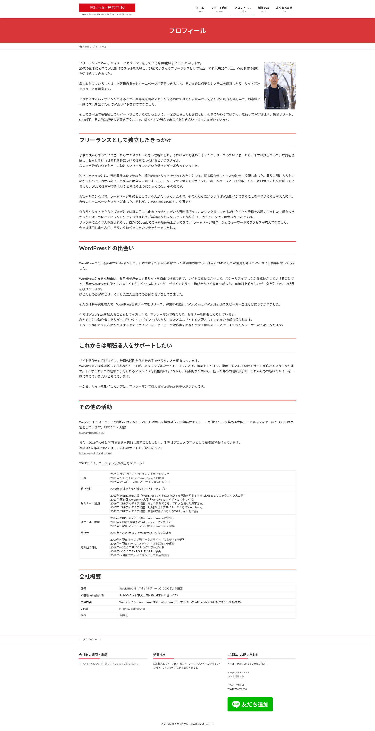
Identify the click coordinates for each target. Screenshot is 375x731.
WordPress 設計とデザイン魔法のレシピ (145, 482)
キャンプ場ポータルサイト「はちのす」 (152, 539)
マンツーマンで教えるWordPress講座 (155, 386)
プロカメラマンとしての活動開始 (148, 555)
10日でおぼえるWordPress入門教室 (142, 478)
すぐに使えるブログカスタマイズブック (144, 474)
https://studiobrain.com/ (95, 453)
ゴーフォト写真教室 (113, 463)
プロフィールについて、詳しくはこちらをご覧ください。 (109, 663)
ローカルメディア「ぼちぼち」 (147, 543)
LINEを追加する (236, 676)
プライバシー (90, 639)
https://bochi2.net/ (91, 432)
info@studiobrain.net (132, 608)
